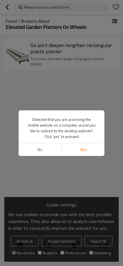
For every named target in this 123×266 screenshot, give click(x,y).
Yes (83, 149)
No (39, 149)
